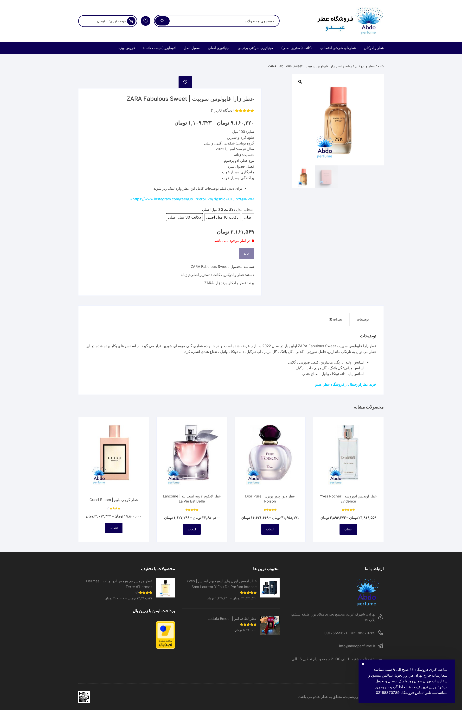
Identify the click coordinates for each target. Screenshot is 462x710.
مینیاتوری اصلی (219, 48)
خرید (246, 253)
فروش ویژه (126, 48)
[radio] (248, 217)
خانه (381, 66)
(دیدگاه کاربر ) (222, 110)
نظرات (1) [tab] (335, 319)
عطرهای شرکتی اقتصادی (338, 48)
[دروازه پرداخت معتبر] (126, 635)
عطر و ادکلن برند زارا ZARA (225, 283)
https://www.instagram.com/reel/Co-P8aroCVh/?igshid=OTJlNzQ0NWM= (192, 199)
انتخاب (348, 529)
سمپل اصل (192, 48)
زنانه (348, 66)
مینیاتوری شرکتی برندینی (255, 48)
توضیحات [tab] (363, 319)
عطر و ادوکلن (374, 48)
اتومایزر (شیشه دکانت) (159, 48)
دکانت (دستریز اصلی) (296, 48)
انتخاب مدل (245, 209)
